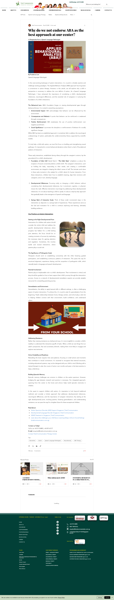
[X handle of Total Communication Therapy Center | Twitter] (58, 531)
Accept (107, 597)
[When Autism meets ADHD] (57, 468)
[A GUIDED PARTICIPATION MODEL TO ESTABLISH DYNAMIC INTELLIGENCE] (32, 468)
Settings (100, 597)
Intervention (32, 440)
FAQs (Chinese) (22, 566)
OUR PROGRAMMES (23, 527)
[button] (24, 9)
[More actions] (85, 25)
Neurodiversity (67, 440)
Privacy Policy (61, 597)
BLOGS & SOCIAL (22, 535)
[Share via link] (40, 446)
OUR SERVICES (22, 525)
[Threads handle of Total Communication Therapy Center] (58, 529)
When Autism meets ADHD (56, 478)
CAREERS (21, 537)
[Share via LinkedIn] (36, 446)
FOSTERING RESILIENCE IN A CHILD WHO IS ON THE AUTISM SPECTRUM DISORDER (81, 479)
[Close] (112, 597)
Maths (50, 14)
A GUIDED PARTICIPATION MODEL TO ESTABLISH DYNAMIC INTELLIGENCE (31, 479)
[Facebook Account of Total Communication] (58, 523)
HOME (20, 520)
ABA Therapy (77, 440)
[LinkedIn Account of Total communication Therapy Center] (58, 520)
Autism (40, 440)
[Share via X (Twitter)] (33, 446)
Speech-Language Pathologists (53, 440)
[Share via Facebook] (29, 446)
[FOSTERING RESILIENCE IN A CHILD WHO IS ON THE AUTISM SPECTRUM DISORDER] (82, 468)
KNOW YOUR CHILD (23, 532)
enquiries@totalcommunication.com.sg (80, 527)
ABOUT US (21, 522)
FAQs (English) (22, 564)
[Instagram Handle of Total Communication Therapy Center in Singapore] (58, 526)
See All (91, 459)
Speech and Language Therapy (37, 14)
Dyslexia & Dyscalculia (61, 14)
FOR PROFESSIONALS (23, 530)
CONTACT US (22, 540)
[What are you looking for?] (107, 4)
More (71, 14)
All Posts (23, 14)
